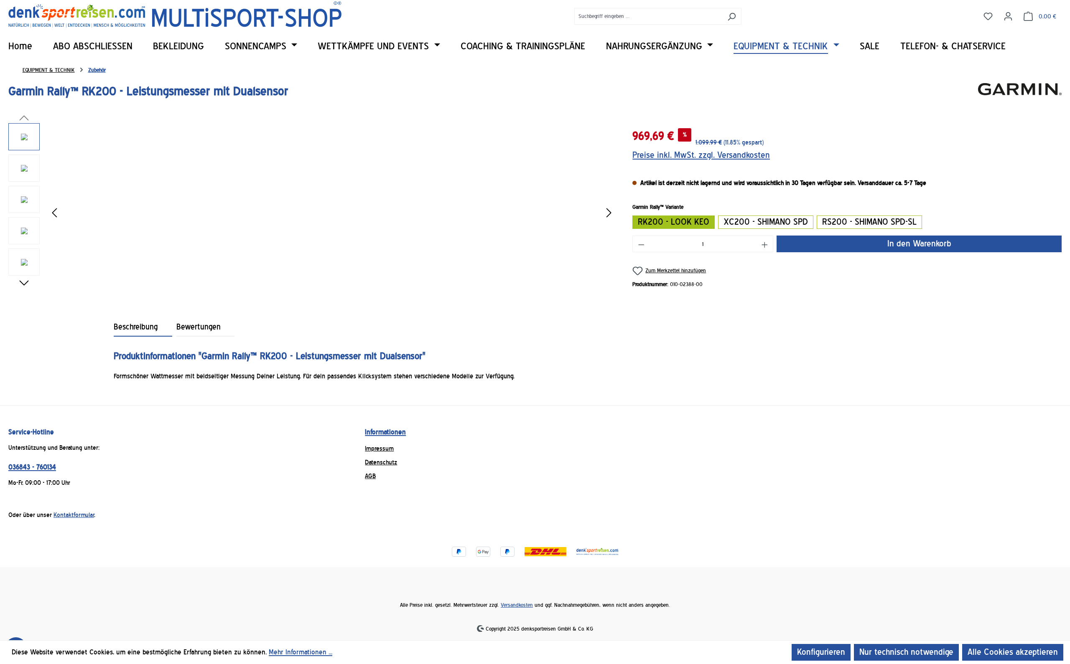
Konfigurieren (821, 652)
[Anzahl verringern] (641, 244)
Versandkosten (517, 605)
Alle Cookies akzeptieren (1013, 652)
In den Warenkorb (919, 243)
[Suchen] (731, 16)
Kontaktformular (74, 515)
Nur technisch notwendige (906, 652)
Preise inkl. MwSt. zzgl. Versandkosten (701, 155)
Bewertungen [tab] (198, 327)
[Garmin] (1020, 94)
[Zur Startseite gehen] (174, 14)
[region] (312, 213)
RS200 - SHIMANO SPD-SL (869, 222)
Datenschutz (381, 462)
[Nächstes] (609, 213)
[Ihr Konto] (1008, 16)
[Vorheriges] (54, 213)
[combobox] (648, 16)
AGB (370, 476)
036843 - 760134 (32, 467)
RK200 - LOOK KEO (673, 222)
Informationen (385, 432)
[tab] (143, 327)
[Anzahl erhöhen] (765, 244)
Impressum (379, 448)
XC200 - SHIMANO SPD (766, 222)
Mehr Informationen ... (300, 652)
